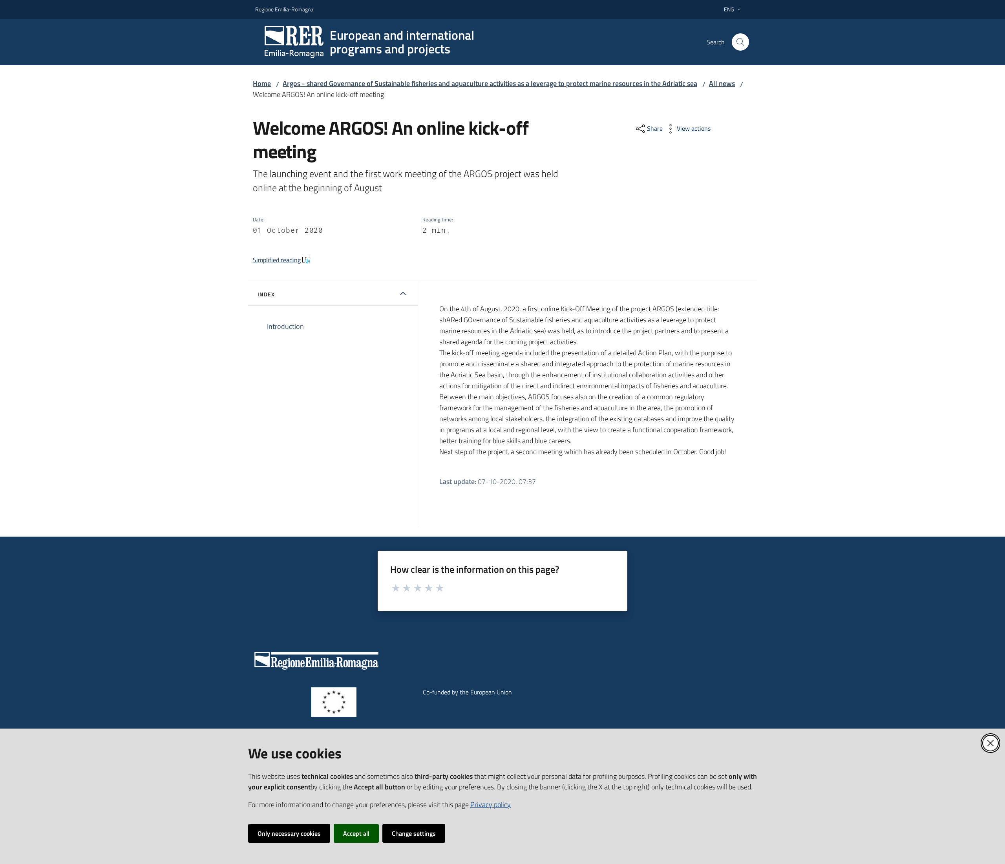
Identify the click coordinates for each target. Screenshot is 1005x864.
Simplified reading (277, 260)
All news (722, 83)
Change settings (414, 833)
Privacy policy (490, 804)
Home (262, 83)
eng (729, 9)
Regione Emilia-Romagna (284, 9)
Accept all (356, 833)
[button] (740, 42)
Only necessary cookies (289, 833)
